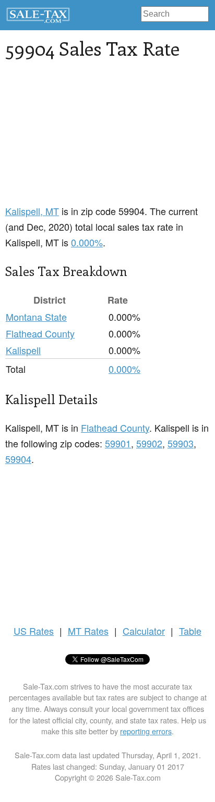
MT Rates (88, 630)
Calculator (144, 630)
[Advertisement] (107, 138)
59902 (149, 443)
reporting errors (146, 730)
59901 (118, 443)
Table (190, 630)
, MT (32, 211)
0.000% (87, 242)
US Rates (34, 630)
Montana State (36, 316)
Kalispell (23, 350)
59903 (181, 443)
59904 (18, 459)
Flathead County (40, 333)
